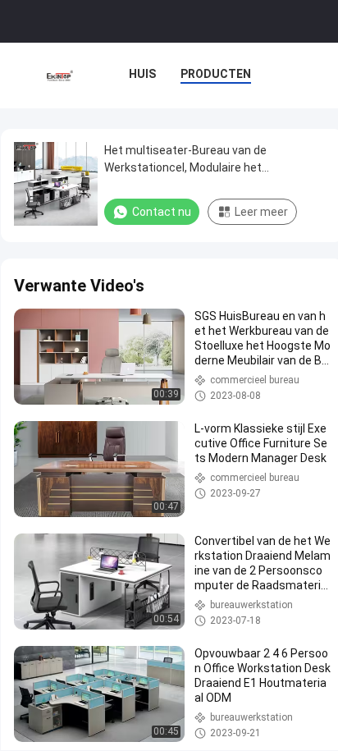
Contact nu (161, 211)
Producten (215, 73)
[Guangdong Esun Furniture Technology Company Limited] (60, 75)
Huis (142, 73)
